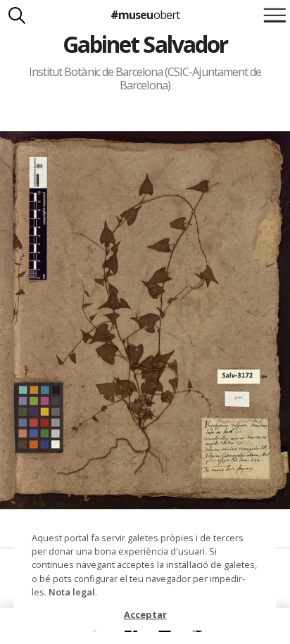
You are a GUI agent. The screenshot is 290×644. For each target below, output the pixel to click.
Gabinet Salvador (145, 44)
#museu (145, 15)
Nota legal (72, 592)
